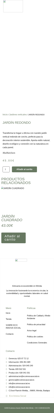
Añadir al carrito (24, 169)
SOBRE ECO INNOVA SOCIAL (13, 326)
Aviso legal (31, 330)
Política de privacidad (36, 324)
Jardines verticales (18, 114)
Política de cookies (35, 336)
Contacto (10, 334)
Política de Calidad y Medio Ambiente (38, 316)
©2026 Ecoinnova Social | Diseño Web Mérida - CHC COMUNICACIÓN (27, 408)
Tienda (8, 319)
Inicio (5, 114)
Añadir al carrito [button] (12, 237)
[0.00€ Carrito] (49, 6)
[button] (44, 6)
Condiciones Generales (37, 343)
